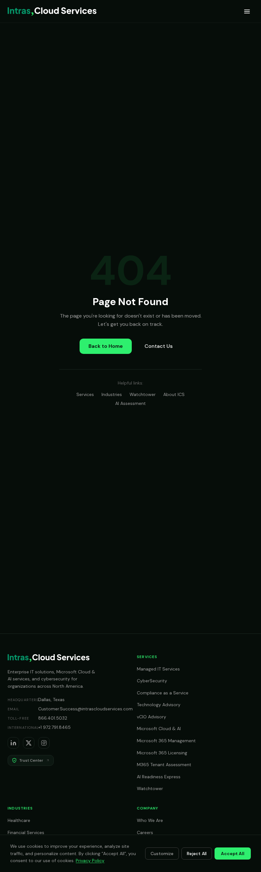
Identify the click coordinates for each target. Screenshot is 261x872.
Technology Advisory (158, 704)
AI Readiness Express (158, 777)
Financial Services (26, 832)
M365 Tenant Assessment (164, 764)
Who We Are (150, 820)
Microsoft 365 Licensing (162, 753)
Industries (112, 394)
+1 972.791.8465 (54, 727)
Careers (145, 832)
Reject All (197, 853)
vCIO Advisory (151, 717)
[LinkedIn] (13, 743)
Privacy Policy (90, 860)
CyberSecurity (152, 681)
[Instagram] (44, 743)
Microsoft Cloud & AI (159, 728)
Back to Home (105, 346)
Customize (162, 853)
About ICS (174, 394)
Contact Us (159, 346)
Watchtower (143, 394)
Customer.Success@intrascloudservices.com (85, 709)
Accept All (232, 853)
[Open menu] (247, 11)
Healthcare (19, 820)
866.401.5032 (52, 718)
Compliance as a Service (162, 693)
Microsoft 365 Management (166, 741)
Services (85, 394)
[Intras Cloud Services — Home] (52, 11)
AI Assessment (130, 403)
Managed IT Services (158, 669)
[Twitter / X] (28, 743)
